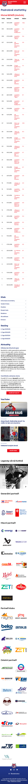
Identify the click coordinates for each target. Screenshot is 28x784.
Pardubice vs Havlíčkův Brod (17, 197)
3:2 (23, 74)
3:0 (23, 42)
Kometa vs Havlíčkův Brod (17, 286)
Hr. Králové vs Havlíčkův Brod (17, 252)
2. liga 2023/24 (5, 335)
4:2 (23, 59)
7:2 (23, 160)
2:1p (23, 108)
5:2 (23, 222)
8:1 (23, 285)
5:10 (23, 123)
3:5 (23, 175)
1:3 (23, 65)
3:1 (23, 152)
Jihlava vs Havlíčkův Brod (17, 75)
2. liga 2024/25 (5, 332)
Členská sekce (14, 773)
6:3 (23, 131)
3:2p (23, 22)
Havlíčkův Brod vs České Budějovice (17, 30)
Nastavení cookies (16, 781)
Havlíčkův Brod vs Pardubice (17, 259)
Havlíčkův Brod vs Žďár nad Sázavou (17, 89)
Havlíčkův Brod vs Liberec (17, 245)
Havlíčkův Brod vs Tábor (17, 24)
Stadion (3, 307)
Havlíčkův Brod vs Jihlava (17, 37)
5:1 (23, 210)
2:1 (23, 101)
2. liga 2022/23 (5, 338)
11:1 (23, 195)
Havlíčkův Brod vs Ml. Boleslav (17, 82)
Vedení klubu (5, 304)
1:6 (23, 80)
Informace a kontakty (8, 301)
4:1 (23, 167)
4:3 (23, 183)
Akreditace (4, 316)
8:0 (23, 87)
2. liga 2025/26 (5, 329)
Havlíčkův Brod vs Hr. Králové (17, 190)
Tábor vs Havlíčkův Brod (17, 60)
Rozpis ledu (4, 310)
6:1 (23, 95)
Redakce (4, 313)
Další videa (13, 450)
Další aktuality (14, 393)
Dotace (3, 320)
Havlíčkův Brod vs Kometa (17, 223)
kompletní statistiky (17, 292)
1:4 (23, 29)
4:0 (23, 202)
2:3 (23, 278)
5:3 (23, 51)
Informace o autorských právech (18, 780)
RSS (9, 781)
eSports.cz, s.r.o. (5, 780)
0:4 (23, 36)
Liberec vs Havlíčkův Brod (17, 184)
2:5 (23, 244)
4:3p (23, 138)
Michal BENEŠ (7, 15)
